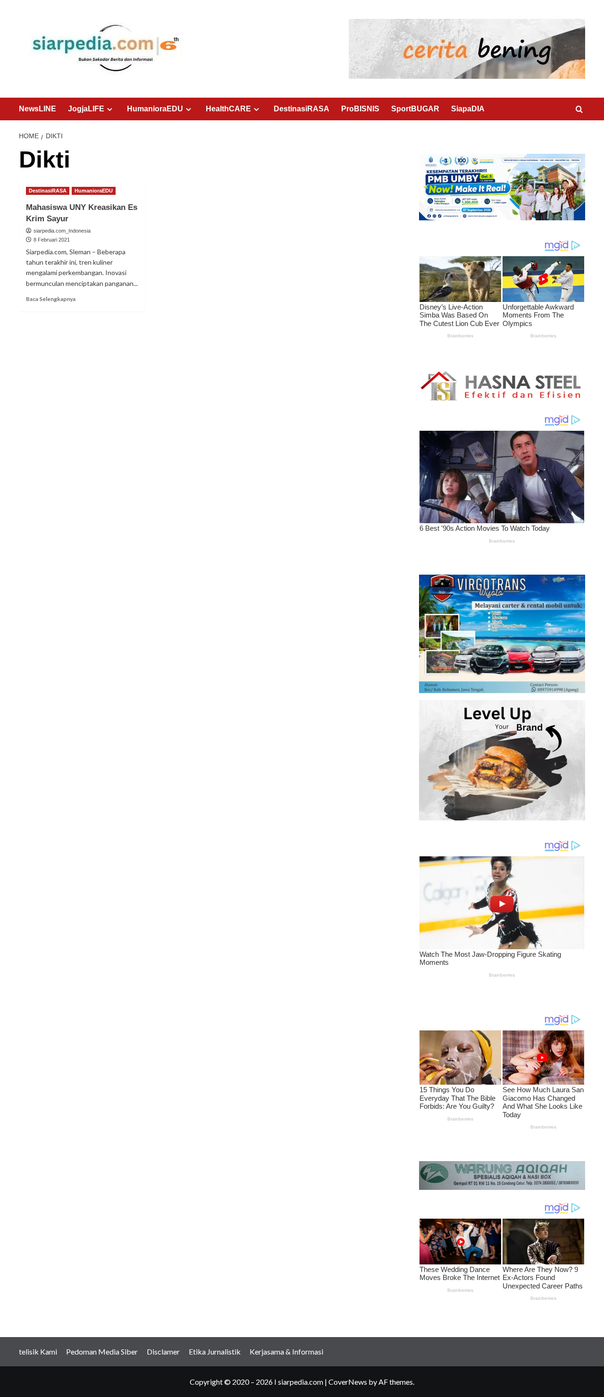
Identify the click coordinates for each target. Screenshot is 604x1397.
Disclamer (163, 1351)
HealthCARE (228, 109)
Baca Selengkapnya (51, 298)
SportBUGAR (415, 109)
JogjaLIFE (86, 109)
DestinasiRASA (301, 109)
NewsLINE (37, 109)
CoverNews (347, 1381)
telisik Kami (38, 1351)
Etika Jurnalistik (215, 1351)
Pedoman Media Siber (102, 1351)
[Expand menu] (109, 109)
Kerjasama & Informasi (286, 1351)
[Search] (579, 109)
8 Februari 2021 (52, 240)
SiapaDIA (468, 109)
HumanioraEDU (155, 109)
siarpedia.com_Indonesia (62, 231)
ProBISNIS (360, 109)
